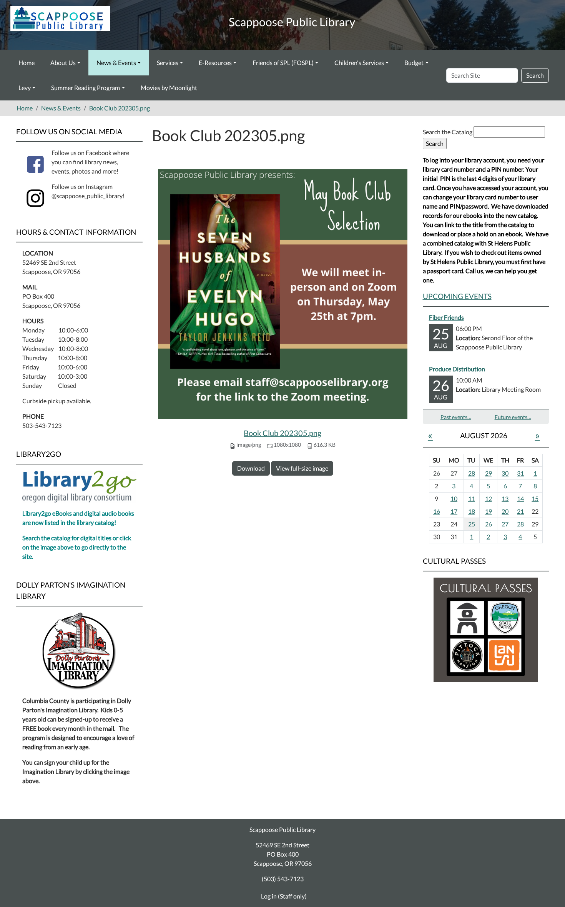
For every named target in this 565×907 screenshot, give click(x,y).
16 (436, 511)
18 (471, 511)
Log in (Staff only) (284, 896)
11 (471, 498)
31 (520, 473)
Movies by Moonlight (169, 87)
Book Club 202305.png (282, 433)
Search (535, 75)
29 (488, 473)
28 (471, 473)
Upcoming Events (457, 296)
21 (520, 511)
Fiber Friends (446, 317)
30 (505, 473)
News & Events (116, 62)
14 (520, 498)
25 (471, 524)
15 (535, 498)
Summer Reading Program (85, 87)
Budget (414, 62)
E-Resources (215, 62)
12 (488, 498)
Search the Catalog (448, 131)
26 (488, 524)
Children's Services (359, 62)
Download (251, 468)
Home (26, 62)
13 (505, 498)
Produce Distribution (457, 368)
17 (453, 511)
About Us (63, 62)
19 (488, 511)
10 (453, 498)
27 (505, 524)
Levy (24, 87)
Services (167, 62)
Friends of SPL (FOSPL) (283, 62)
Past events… (455, 417)
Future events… (513, 417)
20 (505, 511)
